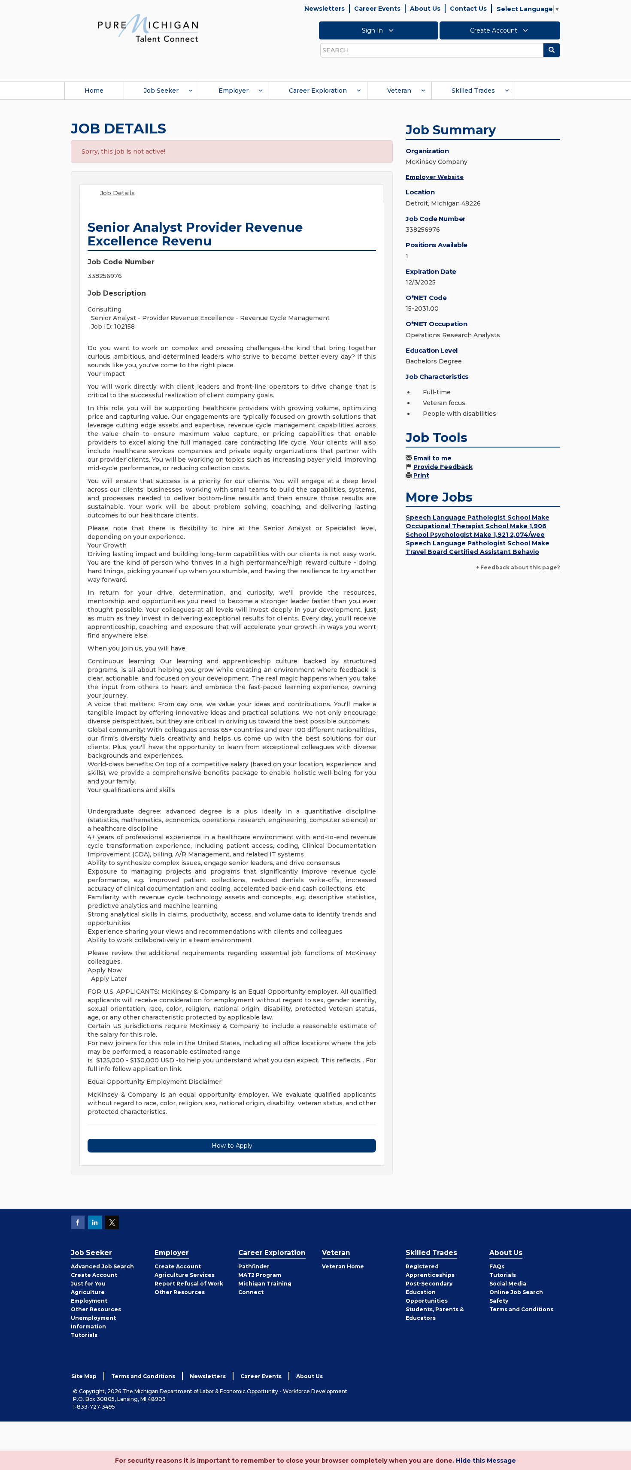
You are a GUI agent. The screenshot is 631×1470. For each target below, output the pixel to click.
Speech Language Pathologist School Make (477, 517)
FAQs (496, 1266)
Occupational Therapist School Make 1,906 (476, 526)
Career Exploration (318, 90)
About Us (425, 8)
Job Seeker (161, 90)
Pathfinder (254, 1266)
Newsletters (324, 8)
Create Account (494, 30)
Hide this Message (486, 1460)
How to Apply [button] (232, 1145)
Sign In (373, 30)
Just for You (88, 1283)
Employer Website (435, 176)
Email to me (432, 458)
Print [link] (421, 475)
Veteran (399, 90)
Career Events (377, 8)
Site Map (84, 1376)
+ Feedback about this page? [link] (518, 567)
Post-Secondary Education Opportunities (429, 1292)
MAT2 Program (259, 1275)
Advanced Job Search (102, 1266)
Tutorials (84, 1335)
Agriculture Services (185, 1275)
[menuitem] (94, 90)
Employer (233, 90)
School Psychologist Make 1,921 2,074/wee (475, 534)
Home (94, 90)
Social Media (507, 1283)
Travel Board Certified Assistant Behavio (472, 552)
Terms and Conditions (521, 1309)
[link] (148, 27)
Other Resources (96, 1309)
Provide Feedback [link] (443, 467)
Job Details (117, 193)
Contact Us (468, 8)
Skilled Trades (473, 90)
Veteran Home (343, 1266)
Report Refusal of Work (189, 1283)
